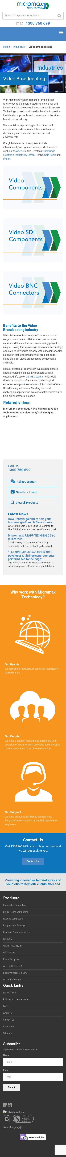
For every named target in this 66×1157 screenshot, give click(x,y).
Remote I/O (9, 952)
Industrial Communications (16, 932)
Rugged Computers (13, 918)
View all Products (26, 502)
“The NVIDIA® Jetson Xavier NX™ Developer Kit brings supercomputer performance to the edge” (32, 555)
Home (6, 46)
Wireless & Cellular (12, 945)
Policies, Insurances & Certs (17, 999)
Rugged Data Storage (14, 925)
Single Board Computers (15, 912)
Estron (31, 154)
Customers (8, 1026)
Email (6, 1070)
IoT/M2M (7, 939)
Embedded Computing (14, 905)
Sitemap (7, 1033)
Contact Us (33, 861)
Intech (6, 158)
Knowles (17, 151)
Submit (12, 1087)
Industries (19, 46)
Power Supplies (11, 959)
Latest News (9, 992)
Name (6, 1055)
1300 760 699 (19, 470)
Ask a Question (26, 481)
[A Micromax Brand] (33, 1112)
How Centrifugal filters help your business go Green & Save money (30, 520)
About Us (7, 1013)
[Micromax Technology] (33, 6)
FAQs (5, 1006)
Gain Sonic (50, 154)
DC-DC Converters (12, 979)
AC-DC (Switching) (12, 966)
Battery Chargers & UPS (15, 973)
